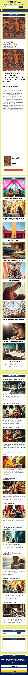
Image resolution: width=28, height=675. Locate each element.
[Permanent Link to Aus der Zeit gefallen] (14, 270)
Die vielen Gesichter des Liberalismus (10, 479)
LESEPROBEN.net (14, 2)
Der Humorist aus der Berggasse (14, 198)
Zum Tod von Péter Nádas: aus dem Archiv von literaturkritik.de (14, 320)
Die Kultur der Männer (14, 240)
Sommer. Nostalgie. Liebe (11, 427)
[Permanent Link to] (14, 291)
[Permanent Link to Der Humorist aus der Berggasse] (14, 188)
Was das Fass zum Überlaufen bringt (12, 453)
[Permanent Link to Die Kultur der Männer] (14, 230)
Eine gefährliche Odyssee (11, 403)
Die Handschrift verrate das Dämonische (12, 553)
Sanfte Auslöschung (14, 361)
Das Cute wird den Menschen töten (14, 379)
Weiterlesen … (6, 399)
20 (23, 364)
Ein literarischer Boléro (10, 602)
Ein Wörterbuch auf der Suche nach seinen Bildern (12, 528)
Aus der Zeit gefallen (14, 280)
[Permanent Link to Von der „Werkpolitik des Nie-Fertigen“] (14, 331)
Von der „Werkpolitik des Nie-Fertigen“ (14, 341)
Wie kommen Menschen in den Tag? (14, 260)
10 (21, 364)
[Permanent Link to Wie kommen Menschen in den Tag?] (14, 250)
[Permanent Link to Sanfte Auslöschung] (14, 351)
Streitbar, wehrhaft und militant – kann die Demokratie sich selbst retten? (14, 219)
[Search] (26, 10)
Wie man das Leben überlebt (12, 578)
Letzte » (17, 366)
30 (10, 366)
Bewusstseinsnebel (9, 503)
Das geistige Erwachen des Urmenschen (10, 44)
